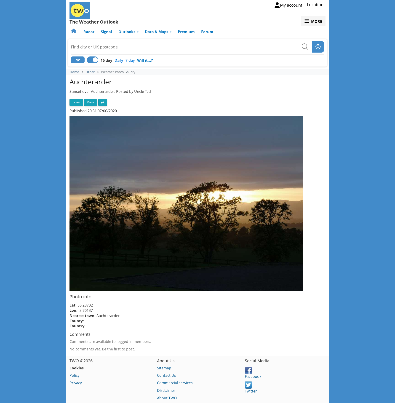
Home (74, 72)
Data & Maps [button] (157, 31)
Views (90, 102)
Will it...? (145, 60)
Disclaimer (166, 390)
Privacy (75, 382)
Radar (88, 31)
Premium (186, 31)
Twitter (251, 391)
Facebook (253, 376)
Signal (106, 31)
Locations (316, 4)
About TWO (167, 397)
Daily (119, 60)
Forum (207, 31)
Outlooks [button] (127, 31)
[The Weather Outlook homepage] (74, 31)
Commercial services (175, 382)
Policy (74, 375)
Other (90, 72)
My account (291, 5)
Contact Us (166, 375)
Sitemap (164, 368)
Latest (76, 102)
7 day (130, 60)
